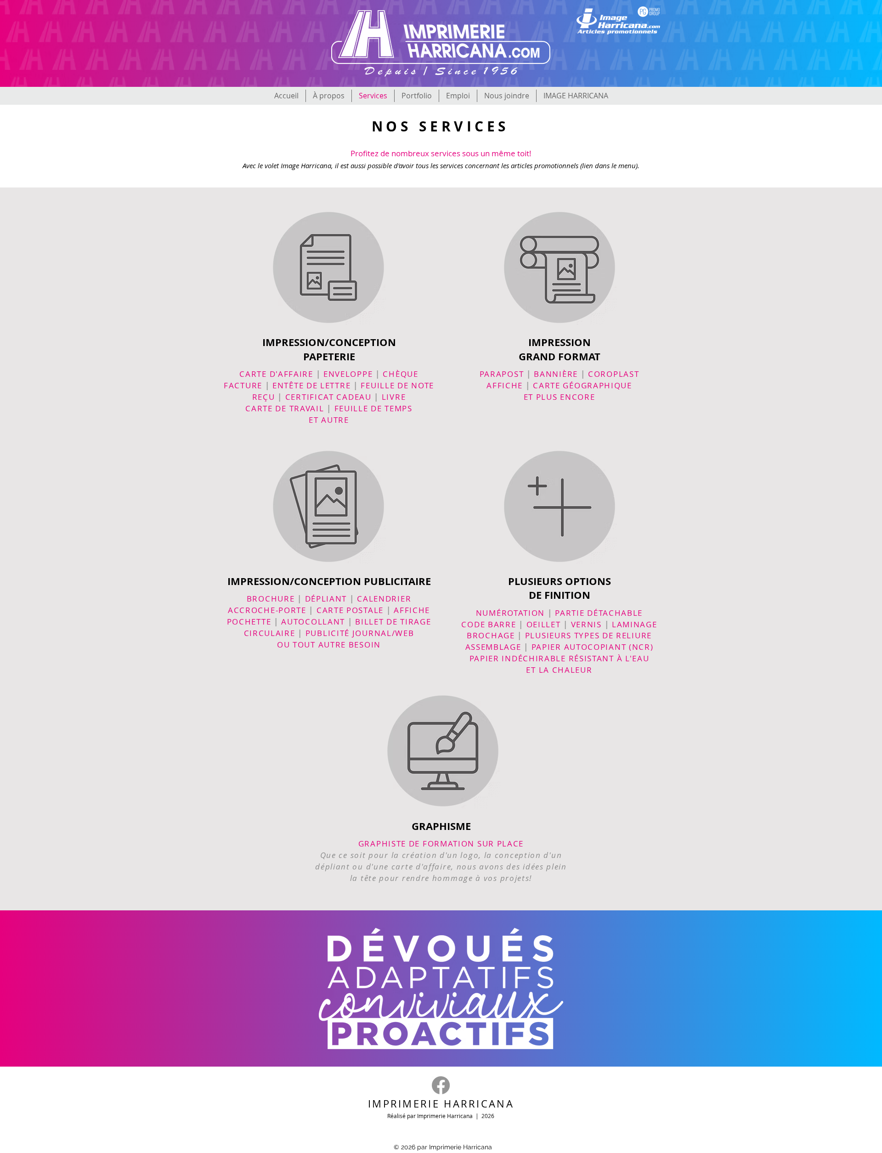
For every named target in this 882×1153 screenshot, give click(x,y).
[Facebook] (441, 1085)
